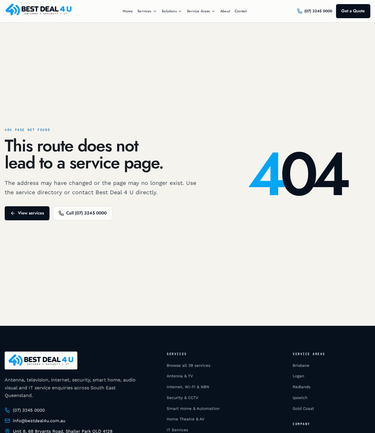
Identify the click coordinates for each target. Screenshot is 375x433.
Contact (241, 11)
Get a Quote (353, 11)
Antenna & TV (180, 376)
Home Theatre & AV (185, 419)
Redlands (301, 387)
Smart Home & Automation (193, 408)
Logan (298, 376)
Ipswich (300, 398)
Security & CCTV (182, 398)
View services (31, 213)
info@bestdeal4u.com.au (39, 420)
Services (144, 11)
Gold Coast (303, 408)
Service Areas (198, 11)
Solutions (169, 11)
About (225, 11)
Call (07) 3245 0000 (86, 213)
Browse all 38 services (188, 365)
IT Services (177, 430)
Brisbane (301, 365)
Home (128, 11)
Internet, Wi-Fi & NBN (188, 387)
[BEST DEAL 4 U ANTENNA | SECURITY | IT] (39, 11)
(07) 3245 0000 (29, 410)
